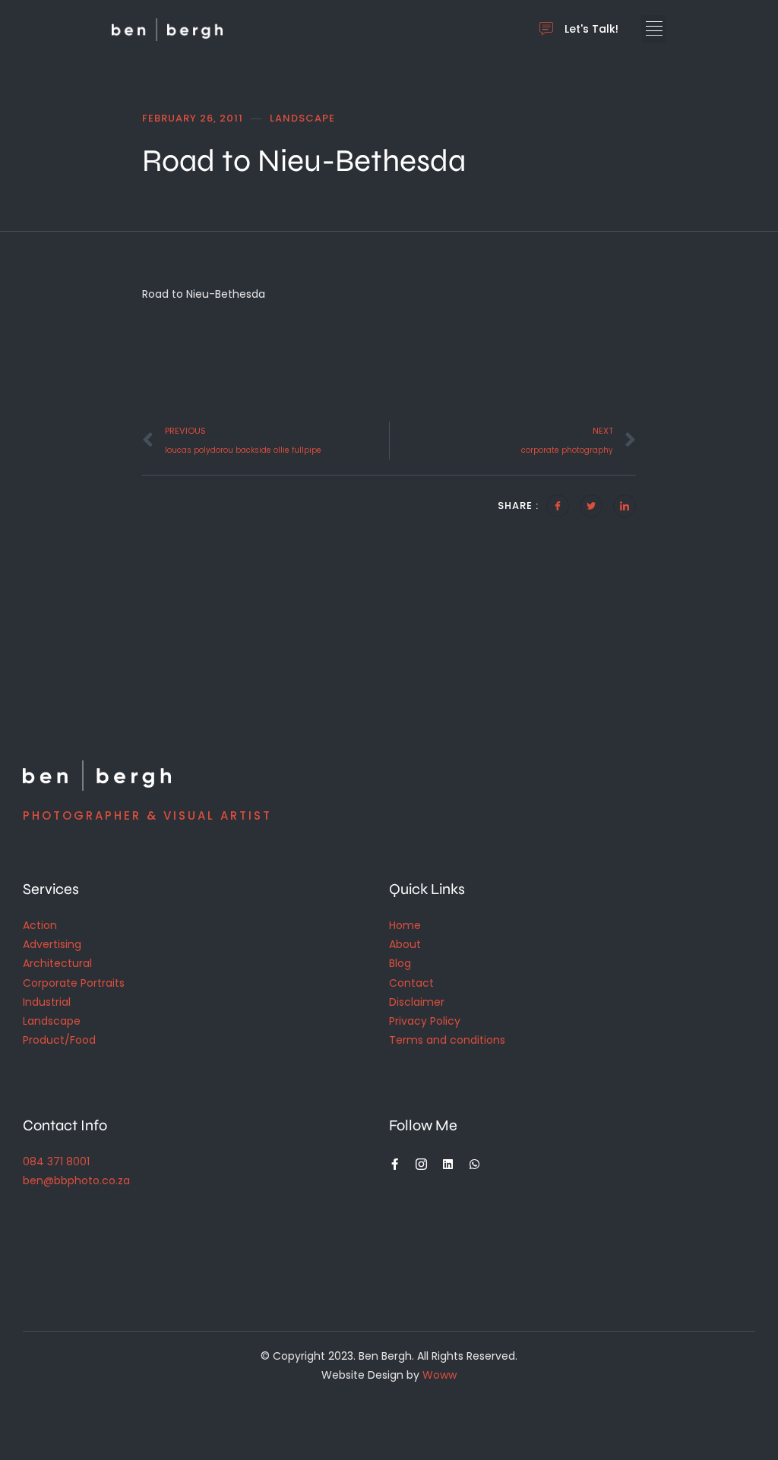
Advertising (52, 944)
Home (405, 925)
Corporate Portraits (74, 983)
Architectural (57, 963)
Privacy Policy (424, 1021)
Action (40, 925)
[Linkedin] (448, 1164)
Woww (439, 1375)
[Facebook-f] (394, 1164)
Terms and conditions (447, 1040)
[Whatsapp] (474, 1164)
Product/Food (59, 1040)
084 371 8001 (56, 1161)
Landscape (52, 1021)
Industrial (47, 1002)
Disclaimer (416, 1002)
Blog (400, 963)
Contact (411, 983)
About (405, 944)
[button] (653, 29)
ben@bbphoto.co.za (76, 1180)
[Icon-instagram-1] (421, 1164)
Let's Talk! (591, 28)
